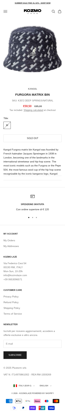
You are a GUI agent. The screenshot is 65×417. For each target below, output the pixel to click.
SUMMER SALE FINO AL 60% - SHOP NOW (32, 3)
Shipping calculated (33, 110)
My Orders (9, 240)
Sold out (32, 138)
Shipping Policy (11, 308)
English (44, 386)
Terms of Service (12, 313)
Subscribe (15, 355)
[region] (32, 202)
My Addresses (11, 246)
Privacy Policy (11, 296)
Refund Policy (11, 302)
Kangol (32, 89)
